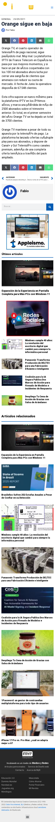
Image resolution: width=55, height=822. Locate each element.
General (6, 19)
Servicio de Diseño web (38, 767)
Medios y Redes (40, 763)
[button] (27, 816)
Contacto (19, 770)
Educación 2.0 (8, 778)
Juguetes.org (7, 788)
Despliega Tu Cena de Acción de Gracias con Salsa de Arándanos (37, 399)
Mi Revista (33, 788)
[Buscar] (49, 207)
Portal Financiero (36, 785)
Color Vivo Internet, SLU (15, 805)
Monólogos (6, 792)
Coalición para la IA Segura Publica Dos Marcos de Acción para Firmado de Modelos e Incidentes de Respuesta (38, 382)
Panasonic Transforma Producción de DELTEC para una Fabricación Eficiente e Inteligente (37, 364)
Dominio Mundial (8, 781)
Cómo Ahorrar (35, 781)
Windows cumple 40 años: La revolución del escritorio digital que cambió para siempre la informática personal (39, 346)
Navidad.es (6, 785)
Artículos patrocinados (15, 767)
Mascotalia (34, 778)
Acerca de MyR (33, 770)
